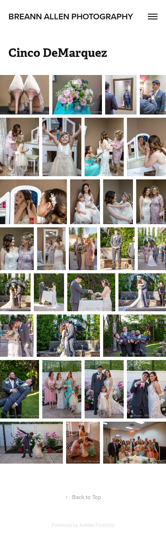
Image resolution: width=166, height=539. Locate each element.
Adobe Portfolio (96, 525)
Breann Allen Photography (70, 16)
